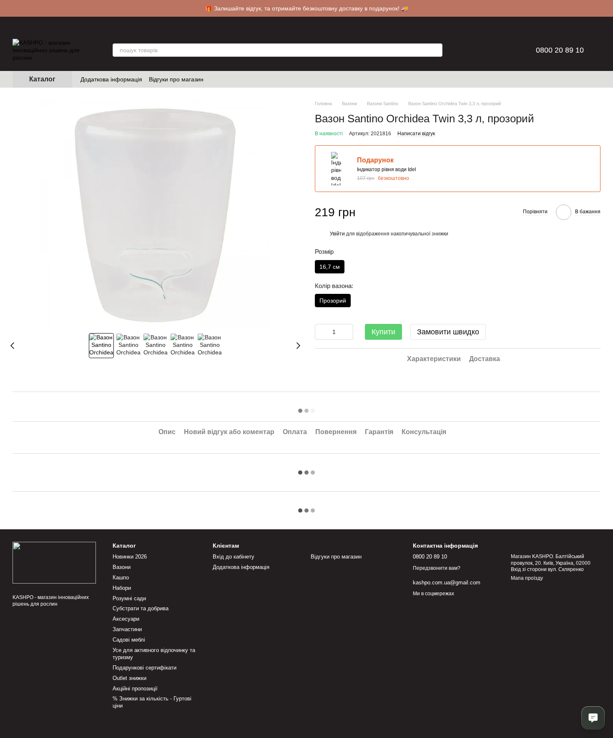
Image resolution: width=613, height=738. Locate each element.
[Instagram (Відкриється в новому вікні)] (215, 79)
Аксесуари (126, 619)
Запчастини (127, 629)
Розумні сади (129, 598)
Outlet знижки (129, 678)
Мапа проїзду (527, 578)
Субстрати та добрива (140, 608)
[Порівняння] (465, 50)
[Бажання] (487, 50)
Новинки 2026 (130, 557)
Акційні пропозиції (135, 688)
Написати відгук (416, 133)
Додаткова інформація (111, 79)
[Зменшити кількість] (321, 331)
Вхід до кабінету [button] (233, 557)
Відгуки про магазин (176, 79)
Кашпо (121, 577)
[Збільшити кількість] (347, 331)
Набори (122, 588)
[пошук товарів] (435, 50)
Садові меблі (129, 640)
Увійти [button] (337, 234)
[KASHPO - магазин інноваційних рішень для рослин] (54, 562)
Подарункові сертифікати (144, 668)
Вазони (122, 567)
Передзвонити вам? (436, 568)
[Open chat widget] (593, 718)
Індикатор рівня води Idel (386, 169)
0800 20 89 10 (560, 50)
